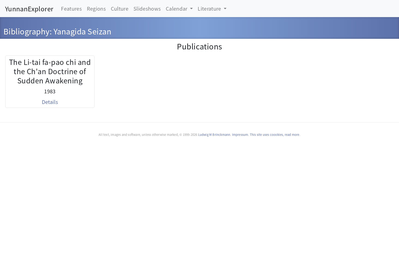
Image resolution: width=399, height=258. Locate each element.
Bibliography (26, 31)
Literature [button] (210, 8)
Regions (96, 8)
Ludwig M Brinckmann (214, 134)
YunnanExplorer (29, 8)
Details (50, 101)
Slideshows (147, 8)
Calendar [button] (177, 8)
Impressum (240, 134)
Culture (119, 8)
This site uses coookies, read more (274, 134)
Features (71, 8)
